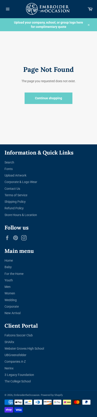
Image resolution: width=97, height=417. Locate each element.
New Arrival (13, 313)
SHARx (9, 342)
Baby (8, 267)
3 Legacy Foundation (19, 375)
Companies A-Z (15, 361)
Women (10, 293)
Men (8, 287)
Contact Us (12, 188)
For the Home (14, 274)
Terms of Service (16, 195)
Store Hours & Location (21, 215)
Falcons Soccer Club (19, 335)
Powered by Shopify (52, 395)
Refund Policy (14, 208)
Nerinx (9, 368)
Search (9, 162)
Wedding (11, 300)
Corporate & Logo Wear (21, 182)
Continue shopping (48, 98)
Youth (9, 280)
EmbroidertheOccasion (26, 395)
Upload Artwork (15, 175)
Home (9, 260)
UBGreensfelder (15, 355)
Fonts (9, 169)
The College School (18, 381)
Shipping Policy (15, 201)
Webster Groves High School (24, 348)
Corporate (12, 306)
